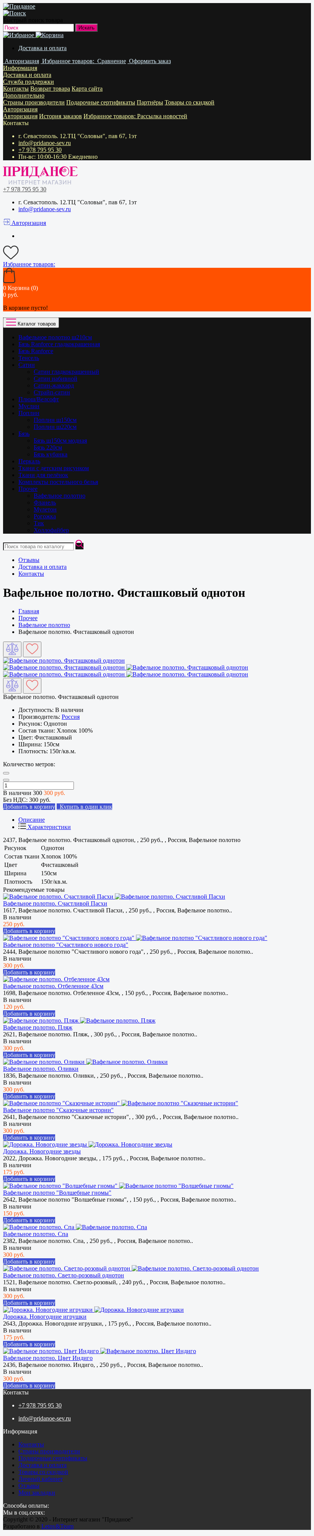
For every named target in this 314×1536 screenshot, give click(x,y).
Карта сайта (87, 88)
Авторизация (20, 109)
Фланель (45, 502)
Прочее (28, 488)
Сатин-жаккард (54, 385)
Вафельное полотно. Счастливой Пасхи (55, 903)
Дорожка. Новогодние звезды (42, 1151)
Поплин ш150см (55, 420)
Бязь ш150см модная (60, 440)
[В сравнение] (12, 649)
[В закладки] (32, 649)
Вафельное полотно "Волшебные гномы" (57, 1192)
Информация (20, 68)
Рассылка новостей (162, 116)
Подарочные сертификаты (100, 102)
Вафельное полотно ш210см (55, 337)
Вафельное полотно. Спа (35, 1234)
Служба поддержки (28, 81)
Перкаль (29, 461)
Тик (39, 523)
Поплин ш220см (55, 426)
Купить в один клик (84, 806)
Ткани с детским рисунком (53, 468)
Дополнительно (23, 95)
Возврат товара (50, 88)
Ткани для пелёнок (43, 475)
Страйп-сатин (52, 392)
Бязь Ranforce (35, 351)
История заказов (60, 116)
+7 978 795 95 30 (40, 150)
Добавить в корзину (29, 931)
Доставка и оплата (42, 48)
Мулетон (45, 509)
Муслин (28, 406)
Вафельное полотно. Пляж (37, 1027)
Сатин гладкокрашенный (66, 371)
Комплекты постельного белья (58, 482)
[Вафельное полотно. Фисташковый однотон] (64, 660)
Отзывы (28, 560)
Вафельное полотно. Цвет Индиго (48, 1358)
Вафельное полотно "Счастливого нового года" (65, 944)
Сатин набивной (55, 378)
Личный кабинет (40, 1479)
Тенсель (28, 358)
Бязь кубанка (50, 454)
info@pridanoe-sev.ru (44, 143)
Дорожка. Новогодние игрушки (45, 1316)
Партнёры (150, 102)
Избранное (110, 116)
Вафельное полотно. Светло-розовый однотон (63, 1275)
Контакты (16, 88)
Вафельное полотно (59, 495)
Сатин (26, 365)
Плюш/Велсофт (38, 399)
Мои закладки (36, 1492)
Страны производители (34, 102)
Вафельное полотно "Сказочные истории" (58, 1110)
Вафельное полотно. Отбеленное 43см (53, 986)
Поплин (28, 413)
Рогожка (45, 516)
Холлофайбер (51, 530)
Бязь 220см (48, 447)
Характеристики (48, 827)
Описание (31, 819)
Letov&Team (57, 1526)
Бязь (23, 433)
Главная (28, 611)
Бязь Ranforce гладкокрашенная (59, 344)
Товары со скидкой (189, 102)
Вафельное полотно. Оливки (40, 1068)
